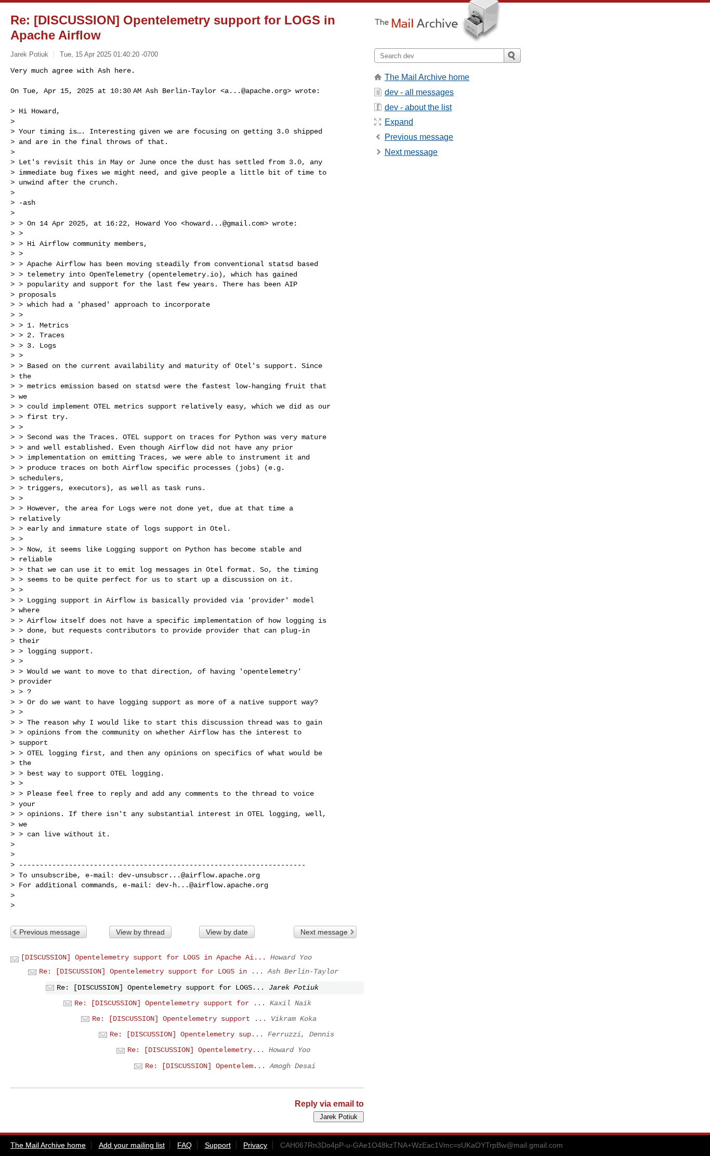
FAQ (184, 1145)
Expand (399, 121)
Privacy (255, 1145)
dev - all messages (419, 92)
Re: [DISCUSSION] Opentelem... (205, 1066)
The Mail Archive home (427, 77)
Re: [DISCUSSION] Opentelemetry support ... (179, 1019)
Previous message (49, 932)
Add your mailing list (132, 1145)
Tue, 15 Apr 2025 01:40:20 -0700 (109, 54)
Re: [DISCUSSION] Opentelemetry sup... (187, 1034)
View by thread (140, 932)
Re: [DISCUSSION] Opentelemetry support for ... (170, 1003)
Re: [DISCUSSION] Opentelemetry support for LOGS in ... (151, 971)
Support (218, 1145)
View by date (227, 932)
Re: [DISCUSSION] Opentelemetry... (196, 1050)
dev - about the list (418, 107)
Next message (324, 932)
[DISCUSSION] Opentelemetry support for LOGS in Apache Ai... (143, 957)
